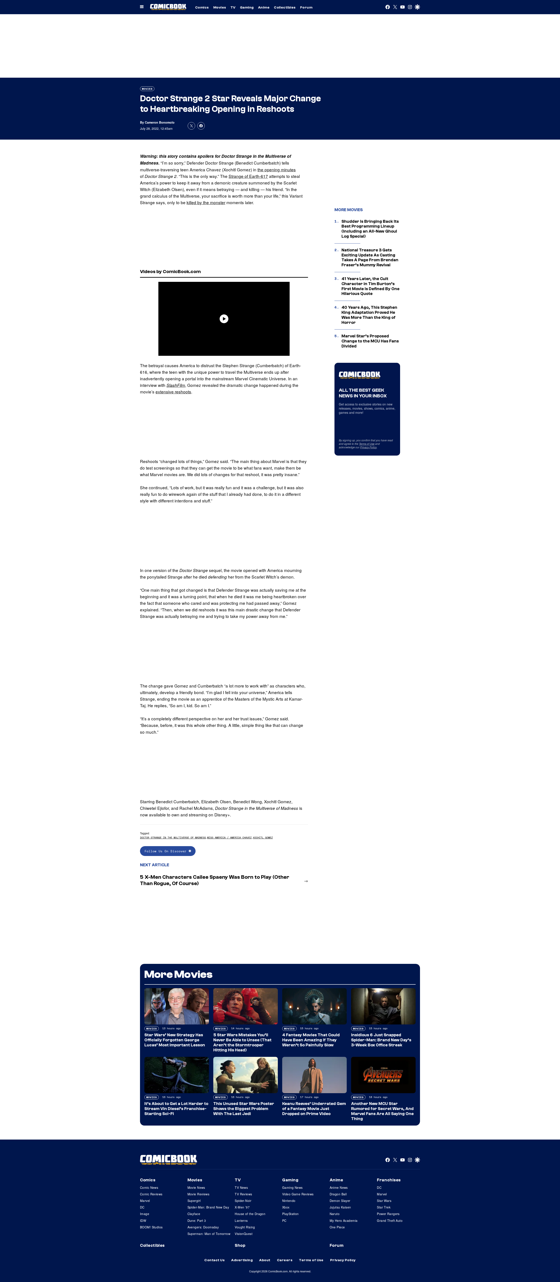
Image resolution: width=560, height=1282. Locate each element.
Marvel (145, 1200)
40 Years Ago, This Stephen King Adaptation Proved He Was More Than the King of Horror (369, 315)
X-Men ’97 (242, 1207)
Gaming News (292, 1187)
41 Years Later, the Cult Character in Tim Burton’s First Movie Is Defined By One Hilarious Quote (370, 286)
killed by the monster (206, 202)
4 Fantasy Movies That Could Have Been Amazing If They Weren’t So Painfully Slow (311, 1040)
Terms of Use (366, 443)
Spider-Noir (243, 1200)
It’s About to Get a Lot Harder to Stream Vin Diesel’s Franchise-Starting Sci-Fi (176, 1108)
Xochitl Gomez (263, 837)
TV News (241, 1187)
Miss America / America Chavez (229, 837)
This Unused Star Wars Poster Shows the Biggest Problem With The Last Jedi (243, 1108)
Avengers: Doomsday (203, 1227)
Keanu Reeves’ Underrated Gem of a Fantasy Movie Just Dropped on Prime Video (314, 1108)
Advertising (242, 1260)
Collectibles (285, 7)
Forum (306, 7)
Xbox (286, 1207)
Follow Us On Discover (167, 851)
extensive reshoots (173, 392)
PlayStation (290, 1214)
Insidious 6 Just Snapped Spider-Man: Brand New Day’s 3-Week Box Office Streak (381, 1040)
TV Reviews (243, 1194)
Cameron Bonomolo (160, 122)
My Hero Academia (344, 1220)
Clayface (193, 1214)
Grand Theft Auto (389, 1220)
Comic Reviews (151, 1194)
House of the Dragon (250, 1214)
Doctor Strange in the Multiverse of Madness (173, 837)
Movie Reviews (198, 1194)
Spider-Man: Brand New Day (208, 1207)
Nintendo (288, 1200)
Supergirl (194, 1200)
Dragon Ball (338, 1194)
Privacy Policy (368, 447)
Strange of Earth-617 (248, 176)
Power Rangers (388, 1214)
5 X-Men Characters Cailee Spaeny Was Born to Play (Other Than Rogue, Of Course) (214, 880)
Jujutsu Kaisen (340, 1207)
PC (284, 1220)
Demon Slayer (340, 1200)
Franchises (389, 1180)
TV (233, 7)
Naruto (335, 1214)
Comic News (149, 1187)
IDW (143, 1220)
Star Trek (383, 1207)
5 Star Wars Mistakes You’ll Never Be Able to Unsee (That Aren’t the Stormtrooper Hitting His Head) (242, 1042)
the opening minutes (276, 169)
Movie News (196, 1187)
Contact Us (214, 1260)
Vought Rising (245, 1227)
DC (142, 1207)
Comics (202, 7)
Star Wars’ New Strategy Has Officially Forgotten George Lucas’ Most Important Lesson (174, 1040)
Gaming (247, 7)
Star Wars (384, 1200)
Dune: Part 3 (196, 1220)
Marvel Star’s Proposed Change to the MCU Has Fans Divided (370, 341)
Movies (219, 7)
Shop (240, 1245)
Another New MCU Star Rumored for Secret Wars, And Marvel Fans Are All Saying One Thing (382, 1111)
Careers (284, 1260)
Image (144, 1214)
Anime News (339, 1187)
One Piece (337, 1227)
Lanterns (241, 1220)
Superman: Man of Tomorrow (209, 1233)
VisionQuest (243, 1233)
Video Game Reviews (298, 1194)
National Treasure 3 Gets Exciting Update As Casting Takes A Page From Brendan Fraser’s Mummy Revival (369, 257)
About (264, 1260)
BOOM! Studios (151, 1227)
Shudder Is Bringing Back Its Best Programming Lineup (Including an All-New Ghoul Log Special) (370, 229)
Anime (264, 7)
